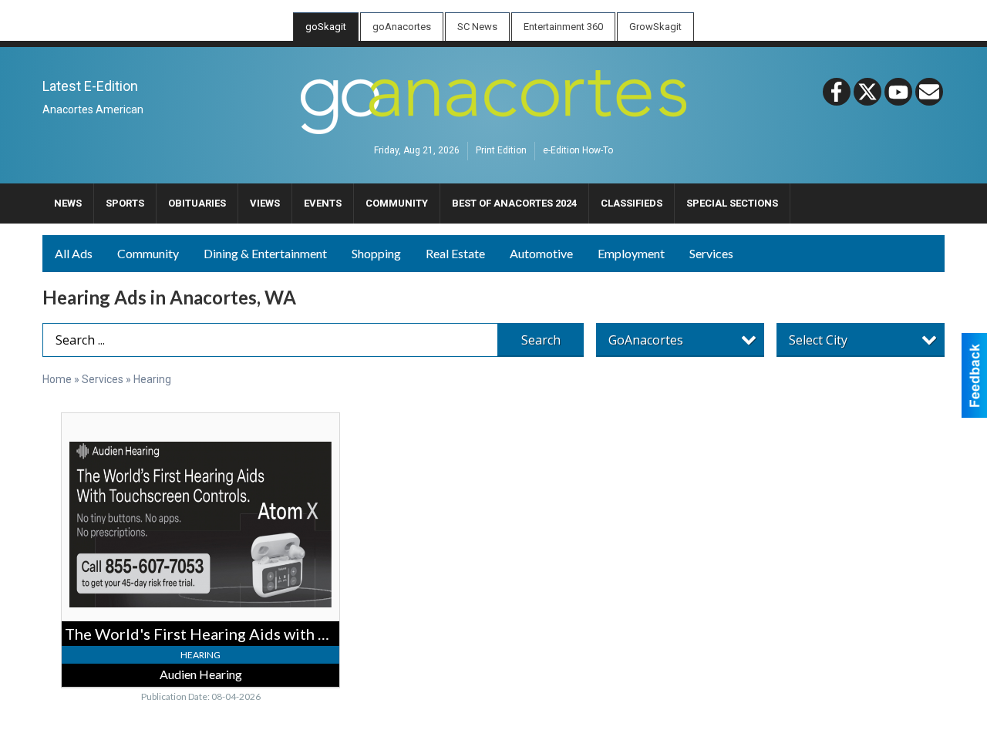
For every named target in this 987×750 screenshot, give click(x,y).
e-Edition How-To (578, 151)
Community (148, 253)
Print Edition (501, 151)
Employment (631, 253)
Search (541, 339)
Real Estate (455, 253)
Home (57, 379)
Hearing (152, 379)
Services (711, 253)
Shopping (376, 253)
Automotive (541, 253)
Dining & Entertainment (265, 253)
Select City (818, 339)
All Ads (74, 253)
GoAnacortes (645, 339)
